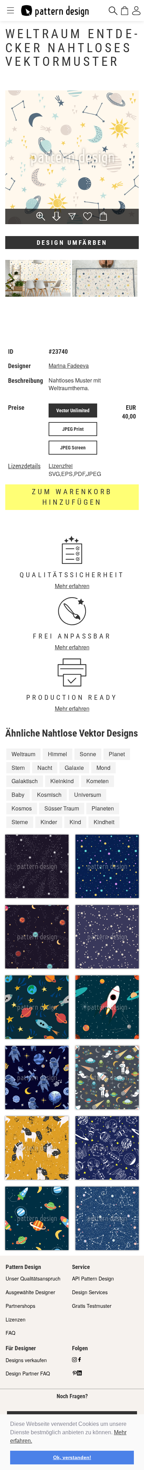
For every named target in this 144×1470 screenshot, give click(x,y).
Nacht (44, 768)
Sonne (88, 754)
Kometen (97, 781)
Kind (75, 822)
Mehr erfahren (72, 586)
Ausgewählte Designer (30, 1292)
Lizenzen (16, 1319)
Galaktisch (25, 781)
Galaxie (74, 768)
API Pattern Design (93, 1278)
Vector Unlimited (72, 410)
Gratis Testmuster (91, 1305)
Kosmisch (49, 795)
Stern (18, 768)
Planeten (103, 808)
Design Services (90, 1292)
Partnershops (20, 1305)
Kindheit (104, 822)
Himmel (57, 754)
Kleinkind (62, 781)
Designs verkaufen (26, 1360)
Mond (103, 768)
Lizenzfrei (61, 466)
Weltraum (23, 754)
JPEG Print (73, 429)
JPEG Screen (73, 447)
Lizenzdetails (24, 466)
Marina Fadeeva (69, 365)
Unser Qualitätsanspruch (33, 1278)
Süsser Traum (61, 808)
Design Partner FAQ (28, 1373)
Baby (18, 795)
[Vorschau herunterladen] (56, 217)
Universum (87, 795)
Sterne (20, 822)
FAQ (10, 1332)
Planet (117, 754)
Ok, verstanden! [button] (72, 1457)
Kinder (49, 822)
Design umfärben (72, 242)
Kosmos (22, 808)
